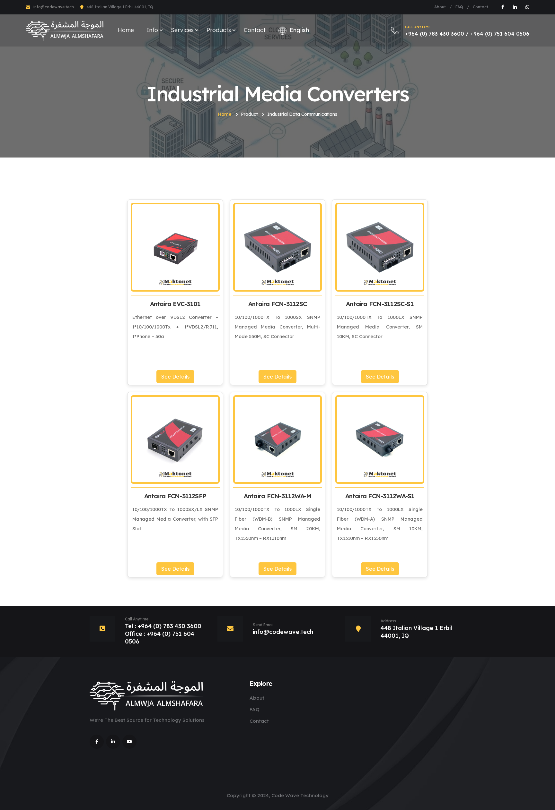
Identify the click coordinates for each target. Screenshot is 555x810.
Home (126, 30)
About (440, 6)
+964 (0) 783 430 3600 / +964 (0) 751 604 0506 (467, 31)
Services (182, 30)
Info (152, 30)
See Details (175, 376)
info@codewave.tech (53, 6)
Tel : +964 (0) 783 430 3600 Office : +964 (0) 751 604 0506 (163, 633)
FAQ (459, 6)
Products (219, 30)
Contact (480, 6)
